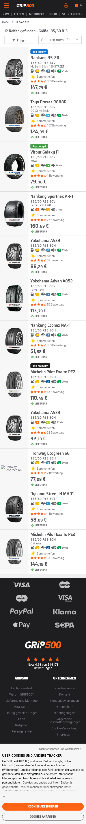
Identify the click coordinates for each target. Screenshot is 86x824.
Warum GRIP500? (21, 694)
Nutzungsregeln (64, 713)
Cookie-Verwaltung (65, 728)
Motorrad (36, 14)
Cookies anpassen (43, 816)
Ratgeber (21, 725)
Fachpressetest (21, 688)
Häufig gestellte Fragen (21, 713)
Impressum (64, 734)
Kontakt (64, 694)
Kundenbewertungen (64, 700)
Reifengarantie (21, 731)
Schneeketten (72, 14)
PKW (6, 14)
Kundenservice (64, 688)
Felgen (19, 14)
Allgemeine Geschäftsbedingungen (64, 720)
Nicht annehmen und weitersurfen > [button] (60, 749)
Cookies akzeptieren (43, 806)
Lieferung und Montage (21, 700)
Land (21, 719)
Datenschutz (64, 707)
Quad (53, 14)
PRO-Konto (21, 707)
